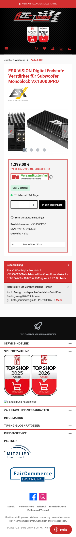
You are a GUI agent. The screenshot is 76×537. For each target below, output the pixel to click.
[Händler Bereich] (61, 49)
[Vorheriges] (11, 131)
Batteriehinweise (57, 506)
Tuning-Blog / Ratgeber (22, 425)
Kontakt (11, 506)
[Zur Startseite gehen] (38, 16)
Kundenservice (15, 433)
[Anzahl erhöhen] (33, 204)
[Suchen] (36, 49)
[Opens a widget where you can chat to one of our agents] (61, 530)
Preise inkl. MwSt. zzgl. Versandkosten (30, 169)
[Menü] (7, 48)
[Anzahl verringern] (14, 204)
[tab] (38, 271)
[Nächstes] (65, 131)
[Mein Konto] (53, 49)
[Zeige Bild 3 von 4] (38, 150)
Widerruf (41, 506)
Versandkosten (59, 517)
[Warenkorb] (69, 49)
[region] (38, 133)
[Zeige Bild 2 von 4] (31, 150)
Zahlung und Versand (38, 510)
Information (13, 418)
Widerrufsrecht (26, 506)
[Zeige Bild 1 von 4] (25, 150)
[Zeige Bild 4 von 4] (44, 150)
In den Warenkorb (52, 204)
